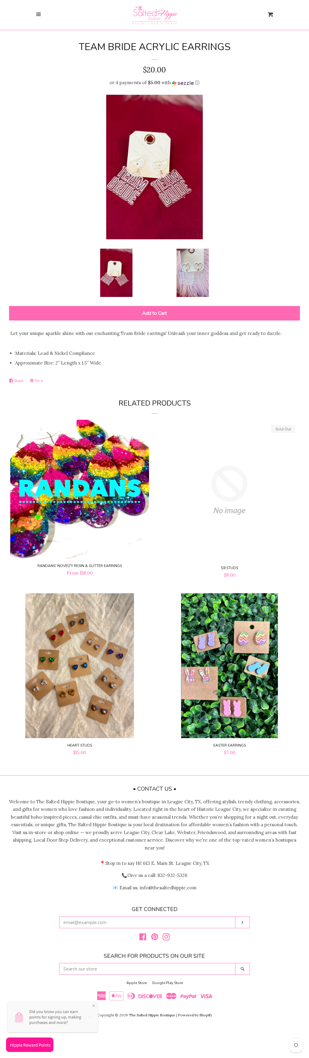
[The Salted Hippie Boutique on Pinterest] (154, 938)
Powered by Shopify (195, 1015)
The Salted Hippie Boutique (152, 1015)
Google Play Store (167, 982)
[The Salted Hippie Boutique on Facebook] (143, 938)
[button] (154, 83)
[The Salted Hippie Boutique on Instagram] (166, 938)
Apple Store (136, 982)
